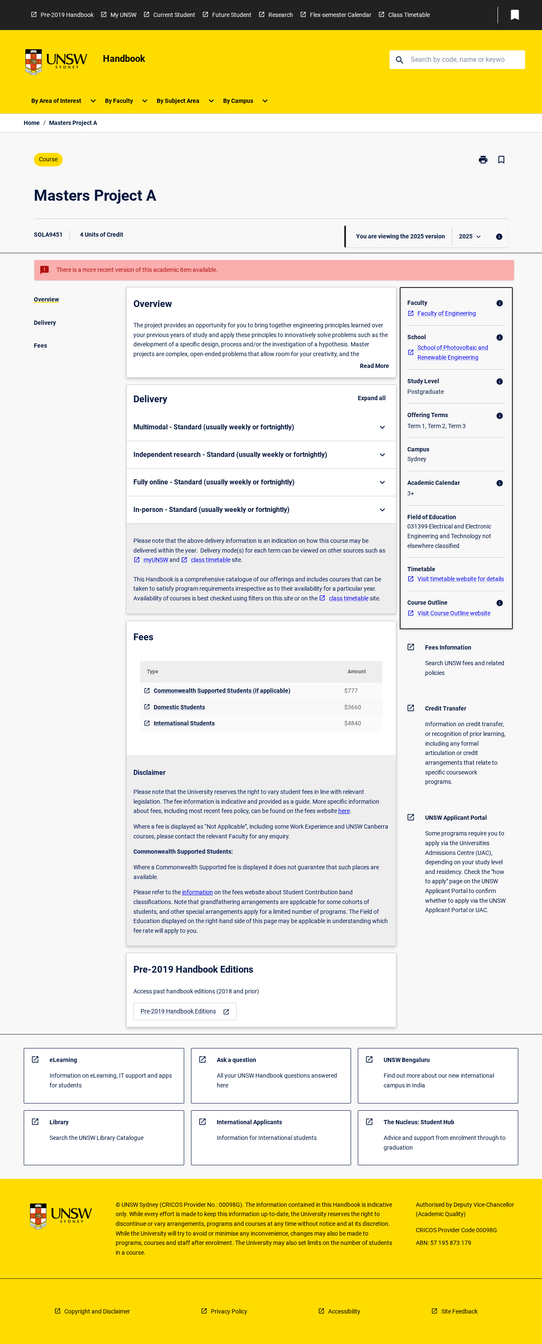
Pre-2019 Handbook (67, 14)
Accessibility (344, 1311)
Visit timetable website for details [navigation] (461, 578)
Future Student (232, 14)
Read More (374, 366)
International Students (184, 723)
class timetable (210, 559)
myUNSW (156, 559)
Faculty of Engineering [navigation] (447, 313)
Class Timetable (409, 14)
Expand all (372, 398)
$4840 (352, 723)
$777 (351, 690)
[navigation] (185, 1011)
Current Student (174, 14)
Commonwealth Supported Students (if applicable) (222, 690)
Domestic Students (179, 707)
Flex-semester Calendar (340, 14)
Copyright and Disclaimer (97, 1311)
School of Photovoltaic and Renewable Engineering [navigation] (453, 352)
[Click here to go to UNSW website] (56, 64)
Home (32, 122)
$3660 (352, 707)
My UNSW (123, 14)
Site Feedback (459, 1311)
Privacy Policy (229, 1311)
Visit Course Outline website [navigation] (454, 613)
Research (280, 14)
